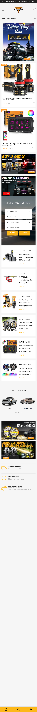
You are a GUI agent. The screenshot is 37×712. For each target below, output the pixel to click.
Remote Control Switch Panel (26, 346)
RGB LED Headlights (25, 374)
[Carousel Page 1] (16, 412)
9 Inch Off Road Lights (26, 325)
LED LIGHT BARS (24, 274)
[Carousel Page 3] (21, 412)
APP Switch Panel (24, 348)
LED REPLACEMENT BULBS (25, 296)
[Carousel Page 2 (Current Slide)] (18, 412)
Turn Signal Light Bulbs (26, 300)
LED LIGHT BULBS (25, 251)
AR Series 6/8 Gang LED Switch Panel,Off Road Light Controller (17, 144)
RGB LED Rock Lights (25, 371)
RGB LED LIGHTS (25, 365)
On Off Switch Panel (25, 351)
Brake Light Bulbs (24, 303)
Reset (25, 233)
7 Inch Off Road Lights (25, 323)
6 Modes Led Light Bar (26, 280)
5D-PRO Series (23, 277)
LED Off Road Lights (24, 319)
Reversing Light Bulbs (25, 306)
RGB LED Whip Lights (25, 368)
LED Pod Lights (23, 328)
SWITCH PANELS (24, 342)
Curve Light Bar (24, 283)
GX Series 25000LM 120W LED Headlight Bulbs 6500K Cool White (17, 99)
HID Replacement (24, 260)
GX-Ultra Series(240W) (26, 257)
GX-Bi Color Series (24, 254)
